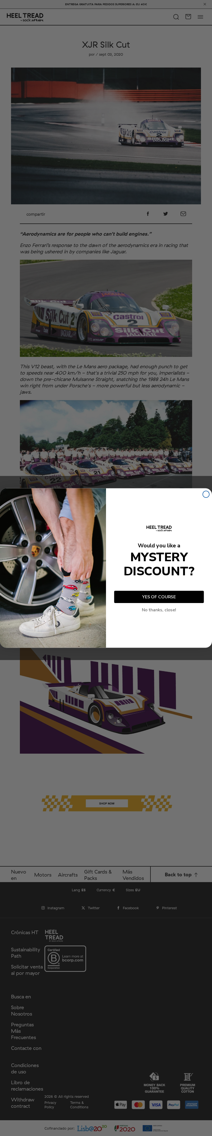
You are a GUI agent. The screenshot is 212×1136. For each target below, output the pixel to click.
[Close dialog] (206, 494)
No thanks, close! (159, 610)
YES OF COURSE (159, 597)
